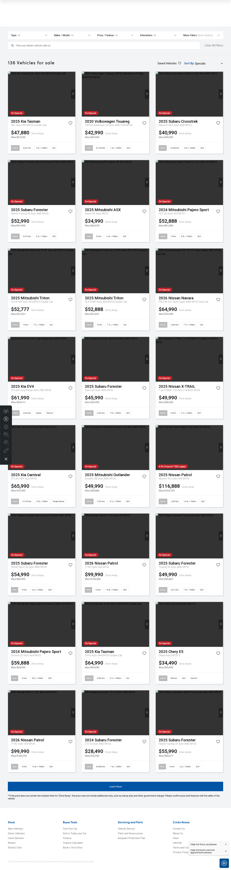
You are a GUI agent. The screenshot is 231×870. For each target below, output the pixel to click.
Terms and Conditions (185, 847)
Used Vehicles (16, 838)
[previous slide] (10, 94)
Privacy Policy (181, 852)
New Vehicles (15, 828)
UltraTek (177, 842)
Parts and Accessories (130, 833)
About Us (178, 833)
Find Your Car (70, 828)
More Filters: (190, 35)
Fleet (176, 838)
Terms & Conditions (49, 862)
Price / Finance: (105, 35)
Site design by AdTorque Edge (81, 862)
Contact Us (179, 828)
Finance (67, 838)
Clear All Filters (214, 45)
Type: (14, 35)
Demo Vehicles (16, 833)
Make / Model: (62, 35)
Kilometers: (146, 35)
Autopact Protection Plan (131, 838)
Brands (12, 842)
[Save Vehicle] (70, 123)
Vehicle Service (126, 828)
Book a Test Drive (72, 847)
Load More (115, 786)
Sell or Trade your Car (74, 833)
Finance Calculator (73, 842)
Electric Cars (15, 847)
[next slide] (73, 94)
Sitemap (63, 862)
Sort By (189, 63)
